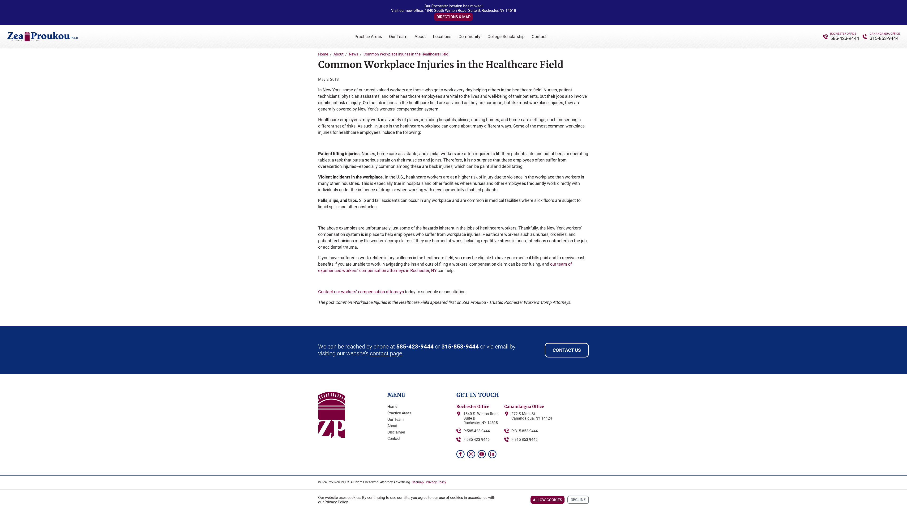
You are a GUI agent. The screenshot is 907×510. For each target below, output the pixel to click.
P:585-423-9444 (476, 431)
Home (392, 406)
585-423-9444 (844, 38)
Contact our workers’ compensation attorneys (361, 291)
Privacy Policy (436, 482)
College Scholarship (506, 36)
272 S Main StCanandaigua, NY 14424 (531, 416)
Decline (578, 499)
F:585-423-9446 (476, 439)
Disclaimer (396, 432)
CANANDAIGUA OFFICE (885, 33)
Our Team (398, 36)
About (420, 36)
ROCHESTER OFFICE (843, 33)
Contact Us (567, 350)
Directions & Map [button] (453, 17)
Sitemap (418, 482)
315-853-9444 (884, 38)
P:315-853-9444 (524, 431)
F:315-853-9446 (524, 439)
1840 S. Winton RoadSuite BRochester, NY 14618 (481, 418)
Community (469, 36)
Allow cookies (547, 500)
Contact (539, 36)
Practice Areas (368, 36)
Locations (442, 36)
